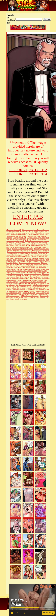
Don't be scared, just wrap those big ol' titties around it (27, 276)
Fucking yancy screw (37, 245)
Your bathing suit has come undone (17, 253)
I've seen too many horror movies (26, 236)
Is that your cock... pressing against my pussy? (20, 291)
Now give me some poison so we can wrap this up (21, 239)
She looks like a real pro (24, 261)
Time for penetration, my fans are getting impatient (22, 252)
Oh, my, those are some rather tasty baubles (30, 280)
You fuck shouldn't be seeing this (35, 259)
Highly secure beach (19, 259)
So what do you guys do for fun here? (24, 266)
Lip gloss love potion (28, 233)
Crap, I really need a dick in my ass (20, 258)
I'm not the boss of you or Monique (34, 297)
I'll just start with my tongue (35, 234)
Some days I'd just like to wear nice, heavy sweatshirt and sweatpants (27, 249)
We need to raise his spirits (20, 278)
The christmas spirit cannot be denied (29, 263)
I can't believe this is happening (28, 294)
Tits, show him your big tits (30, 275)
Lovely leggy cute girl (19, 237)
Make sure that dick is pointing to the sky (32, 286)
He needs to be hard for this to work (22, 248)
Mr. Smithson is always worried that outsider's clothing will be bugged (26, 254)
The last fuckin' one (43, 252)
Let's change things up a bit (41, 285)
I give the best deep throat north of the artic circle (34, 269)
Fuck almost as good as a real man (28, 267)
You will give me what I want (32, 274)
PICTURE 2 (38, 170)
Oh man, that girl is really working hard (27, 298)
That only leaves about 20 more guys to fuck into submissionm (30, 289)
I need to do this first (29, 292)
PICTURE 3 (18, 174)
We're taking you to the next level (36, 272)
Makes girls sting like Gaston (29, 296)
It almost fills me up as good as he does (25, 244)
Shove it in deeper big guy (22, 245)
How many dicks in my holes (40, 250)
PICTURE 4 (38, 174)
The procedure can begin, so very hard (38, 237)
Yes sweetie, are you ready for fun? (20, 256)
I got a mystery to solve (18, 272)
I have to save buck (25, 231)
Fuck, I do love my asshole (23, 285)
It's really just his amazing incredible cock (26, 246)
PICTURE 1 (18, 170)
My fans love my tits (12, 286)
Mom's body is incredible (13, 230)
